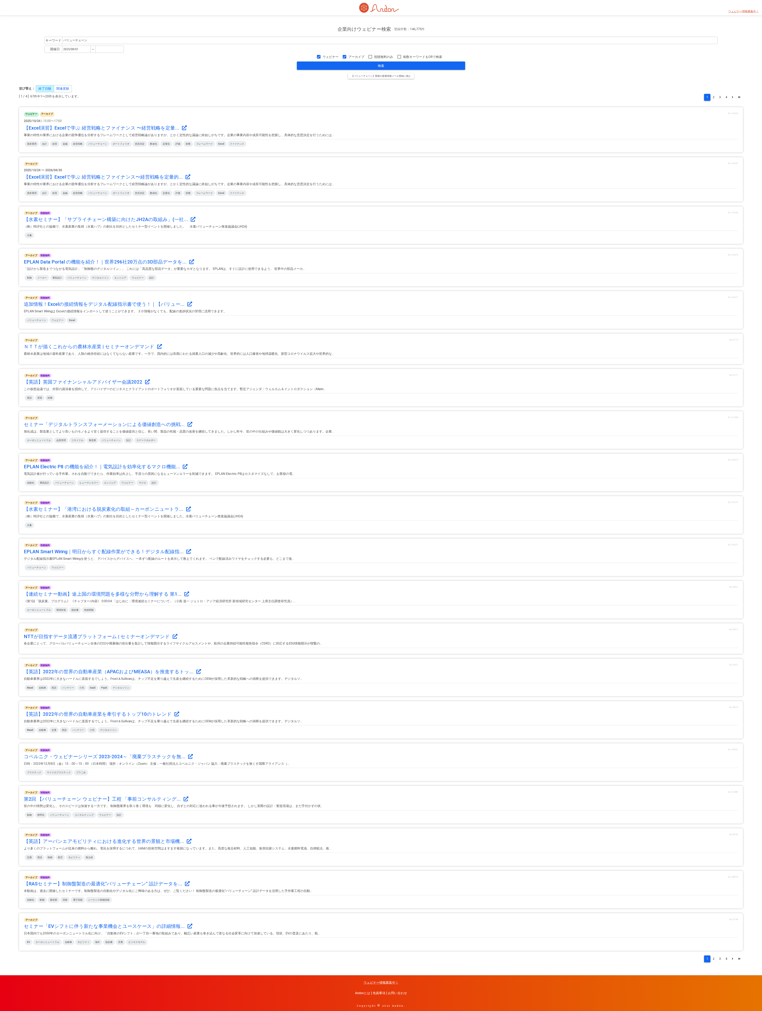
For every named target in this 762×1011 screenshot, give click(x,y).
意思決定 (139, 143)
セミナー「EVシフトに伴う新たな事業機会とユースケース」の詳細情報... (105, 926)
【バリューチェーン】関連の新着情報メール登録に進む (381, 76)
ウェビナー (330, 57)
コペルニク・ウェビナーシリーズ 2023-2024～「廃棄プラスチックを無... (105, 756)
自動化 (30, 482)
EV (28, 942)
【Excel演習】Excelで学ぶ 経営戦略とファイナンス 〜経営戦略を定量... (102, 128)
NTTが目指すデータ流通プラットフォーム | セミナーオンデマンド (97, 636)
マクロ (142, 482)
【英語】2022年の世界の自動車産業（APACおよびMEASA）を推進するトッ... (109, 671)
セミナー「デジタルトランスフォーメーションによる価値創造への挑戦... (105, 424)
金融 (65, 143)
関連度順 (62, 88)
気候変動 (89, 610)
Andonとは (362, 993)
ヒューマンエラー (88, 482)
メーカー (42, 277)
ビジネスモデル (136, 942)
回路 (65, 899)
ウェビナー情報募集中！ (743, 11)
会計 (44, 143)
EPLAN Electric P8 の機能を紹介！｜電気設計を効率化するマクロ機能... (102, 466)
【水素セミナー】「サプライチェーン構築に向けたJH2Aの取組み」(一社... (106, 219)
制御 (29, 277)
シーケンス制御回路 (99, 899)
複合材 (89, 857)
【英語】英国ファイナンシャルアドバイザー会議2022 (83, 382)
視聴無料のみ (383, 57)
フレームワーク (204, 143)
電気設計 (57, 277)
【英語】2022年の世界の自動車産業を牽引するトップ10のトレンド (98, 714)
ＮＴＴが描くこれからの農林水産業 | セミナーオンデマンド (90, 346)
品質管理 (61, 440)
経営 (54, 143)
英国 (39, 397)
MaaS (30, 687)
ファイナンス (237, 143)
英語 (29, 397)
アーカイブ (356, 57)
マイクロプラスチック (59, 772)
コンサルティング (84, 815)
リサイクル (77, 440)
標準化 (40, 815)
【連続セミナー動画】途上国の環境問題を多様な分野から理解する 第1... (103, 594)
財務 (188, 143)
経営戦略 (78, 143)
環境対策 (61, 610)
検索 (381, 66)
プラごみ (81, 772)
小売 (81, 687)
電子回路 (78, 899)
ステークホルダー (146, 440)
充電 (120, 942)
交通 (54, 730)
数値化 (153, 143)
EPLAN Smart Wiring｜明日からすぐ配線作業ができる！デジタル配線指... (104, 551)
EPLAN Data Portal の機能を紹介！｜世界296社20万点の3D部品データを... (106, 262)
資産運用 (32, 143)
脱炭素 (75, 610)
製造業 (92, 440)
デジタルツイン (100, 277)
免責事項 (379, 993)
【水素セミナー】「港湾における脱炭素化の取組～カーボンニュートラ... (104, 509)
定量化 (166, 143)
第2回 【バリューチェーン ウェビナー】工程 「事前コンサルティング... (103, 799)
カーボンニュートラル (39, 440)
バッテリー (68, 687)
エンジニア (120, 277)
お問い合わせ (397, 993)
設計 (151, 277)
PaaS (104, 687)
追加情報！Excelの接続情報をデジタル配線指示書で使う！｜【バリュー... (105, 304)
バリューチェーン (97, 143)
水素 (29, 235)
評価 (177, 143)
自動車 (42, 687)
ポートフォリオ (121, 143)
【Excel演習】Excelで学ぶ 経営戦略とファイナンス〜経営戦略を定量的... (104, 177)
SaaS (93, 687)
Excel (221, 143)
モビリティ (74, 857)
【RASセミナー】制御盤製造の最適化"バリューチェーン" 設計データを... (103, 884)
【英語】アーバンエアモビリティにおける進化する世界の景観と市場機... (104, 841)
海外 (97, 942)
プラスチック (34, 772)
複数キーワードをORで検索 (422, 57)
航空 (60, 857)
